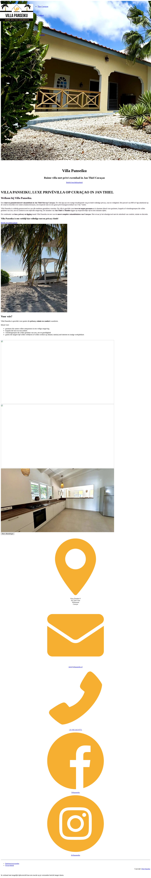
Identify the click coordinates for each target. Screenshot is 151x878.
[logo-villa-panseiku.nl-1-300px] (16, 21)
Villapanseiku (75, 792)
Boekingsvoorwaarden (12, 863)
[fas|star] (75, 567)
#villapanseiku (75, 855)
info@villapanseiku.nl (75, 667)
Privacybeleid (9, 865)
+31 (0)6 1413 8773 (75, 730)
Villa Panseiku (145, 869)
